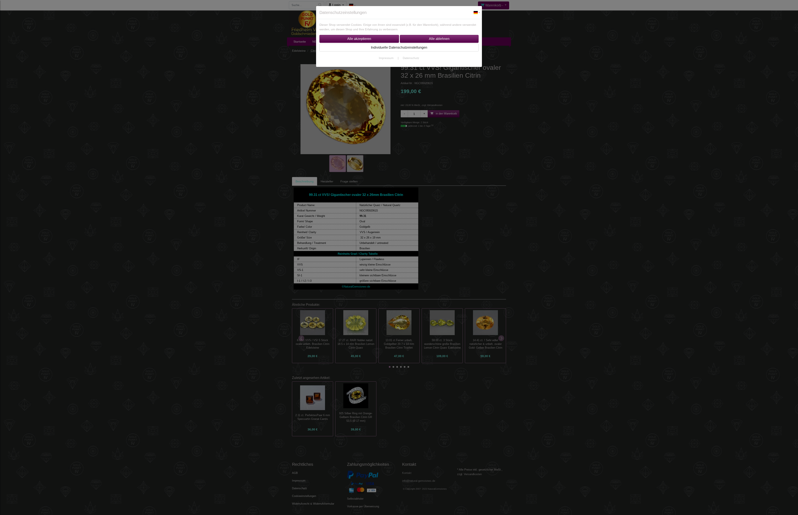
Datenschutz (411, 58)
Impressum (386, 58)
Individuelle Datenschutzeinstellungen (399, 47)
